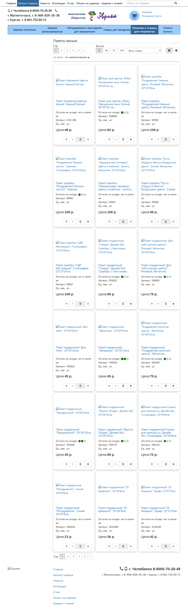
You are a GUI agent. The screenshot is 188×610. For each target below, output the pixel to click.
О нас (70, 3)
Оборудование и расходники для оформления (84, 29)
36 (106, 50)
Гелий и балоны (168, 29)
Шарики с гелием (112, 3)
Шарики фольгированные (52, 29)
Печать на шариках (88, 3)
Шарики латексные (24, 29)
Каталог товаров (28, 3)
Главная (11, 3)
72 (114, 50)
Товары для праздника (117, 29)
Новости (45, 3)
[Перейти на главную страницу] (94, 16)
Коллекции (58, 3)
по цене (58, 57)
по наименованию (76, 57)
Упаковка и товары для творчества (144, 29)
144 (122, 50)
